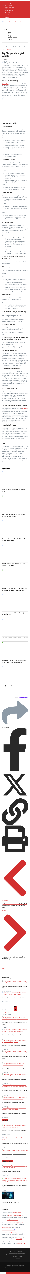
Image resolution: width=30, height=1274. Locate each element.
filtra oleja (25, 408)
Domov (3, 46)
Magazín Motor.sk (9, 2)
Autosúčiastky (8, 14)
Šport (9, 34)
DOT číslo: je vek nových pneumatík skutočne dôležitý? (14, 1154)
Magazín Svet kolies (9, 7)
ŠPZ (6, 8)
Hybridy (6, 15)
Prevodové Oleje (8, 222)
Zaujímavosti (11, 36)
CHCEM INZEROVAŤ (17, 1256)
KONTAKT (18, 1258)
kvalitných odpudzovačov (14, 1215)
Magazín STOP (8, 5)
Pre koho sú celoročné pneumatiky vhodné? (11, 1171)
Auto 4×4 (7, 17)
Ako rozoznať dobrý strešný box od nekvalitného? (13, 997)
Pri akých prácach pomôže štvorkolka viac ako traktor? (14, 1045)
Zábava (10, 39)
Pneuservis (7, 12)
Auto (9, 32)
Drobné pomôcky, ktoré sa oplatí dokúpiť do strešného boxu (15, 1143)
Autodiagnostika (9, 10)
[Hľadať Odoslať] (15, 1008)
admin (5, 59)
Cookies (3, 1273)
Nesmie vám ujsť (12, 37)
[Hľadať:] (9, 1009)
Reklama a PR (8, 3)
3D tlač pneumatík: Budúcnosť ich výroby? (11, 1202)
